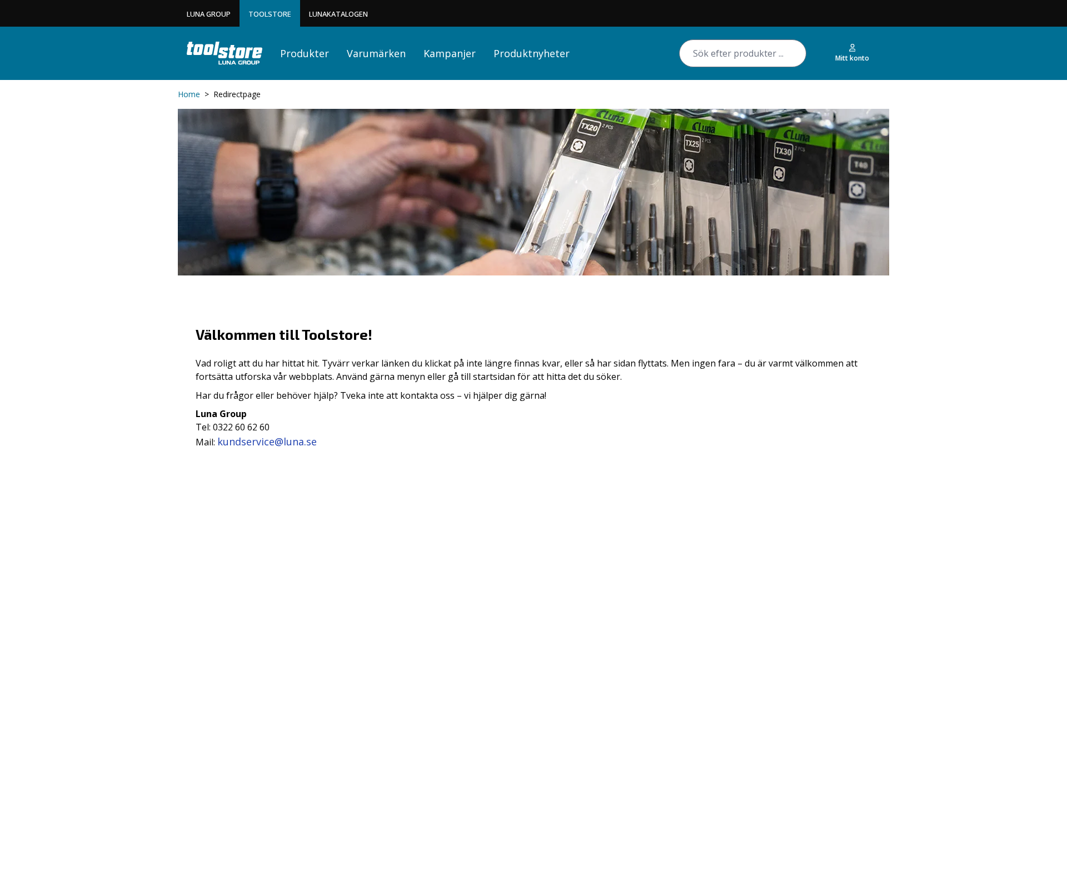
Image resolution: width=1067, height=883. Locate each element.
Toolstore (269, 14)
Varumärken (376, 53)
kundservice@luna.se (267, 441)
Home (189, 94)
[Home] (224, 53)
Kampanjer (449, 53)
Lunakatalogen (338, 14)
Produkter (304, 53)
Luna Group (209, 14)
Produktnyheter (531, 53)
